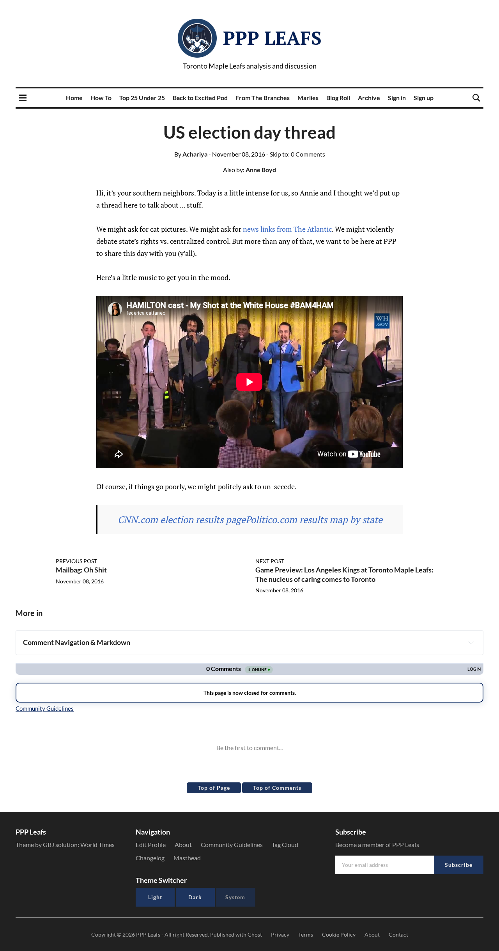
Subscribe (458, 864)
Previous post (76, 561)
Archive (369, 97)
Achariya (190, 154)
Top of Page (214, 787)
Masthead (187, 857)
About (183, 844)
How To (100, 97)
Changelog (150, 857)
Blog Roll (338, 97)
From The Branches (262, 97)
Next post (269, 561)
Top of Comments (277, 787)
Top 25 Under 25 (142, 97)
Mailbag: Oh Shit (81, 569)
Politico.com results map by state (314, 519)
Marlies (308, 97)
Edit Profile (151, 844)
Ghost (255, 934)
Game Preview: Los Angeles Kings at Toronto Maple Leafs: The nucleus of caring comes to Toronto (344, 574)
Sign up (424, 97)
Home (74, 97)
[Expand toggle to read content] (471, 642)
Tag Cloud (285, 844)
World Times (97, 844)
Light (155, 897)
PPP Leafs (272, 37)
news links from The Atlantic (287, 229)
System (235, 897)
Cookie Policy (339, 934)
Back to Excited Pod (200, 97)
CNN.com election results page (182, 519)
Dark (195, 897)
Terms (305, 934)
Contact (398, 934)
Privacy (280, 934)
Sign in (397, 97)
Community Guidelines (232, 844)
